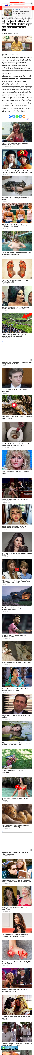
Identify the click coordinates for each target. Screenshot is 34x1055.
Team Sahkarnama (7, 33)
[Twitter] (13, 116)
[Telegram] (20, 116)
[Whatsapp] (17, 116)
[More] (23, 116)
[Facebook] (10, 116)
